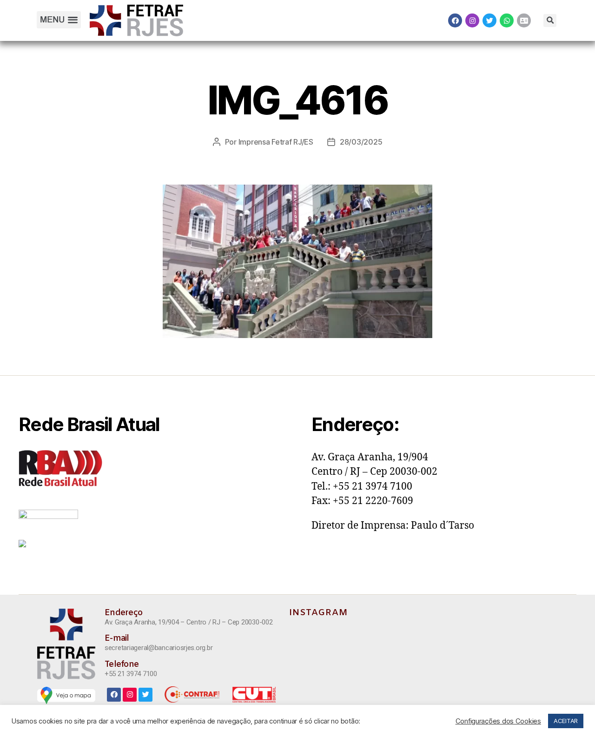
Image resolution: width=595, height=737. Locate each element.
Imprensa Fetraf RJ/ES (275, 141)
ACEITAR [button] (566, 720)
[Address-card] (524, 20)
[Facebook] (455, 20)
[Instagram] (472, 20)
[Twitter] (489, 20)
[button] (58, 19)
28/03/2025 (361, 141)
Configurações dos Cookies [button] (498, 721)
